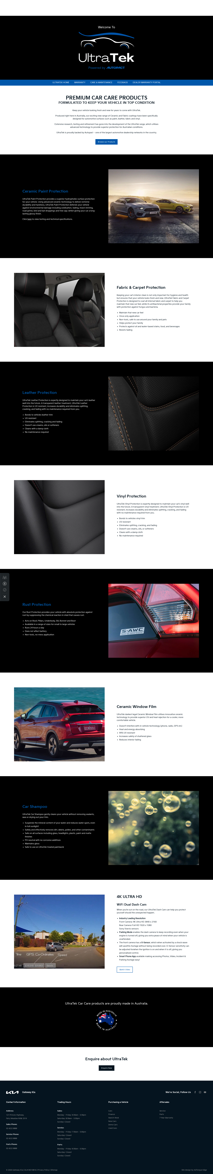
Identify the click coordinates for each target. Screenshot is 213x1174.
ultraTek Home (61, 82)
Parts (162, 1114)
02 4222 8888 (11, 1128)
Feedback (122, 82)
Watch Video (124, 970)
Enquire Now (106, 1068)
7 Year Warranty (166, 1118)
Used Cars (112, 1128)
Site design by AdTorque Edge (194, 1170)
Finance (111, 1114)
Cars (110, 1111)
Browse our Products (106, 142)
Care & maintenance (101, 82)
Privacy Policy (43, 1170)
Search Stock (113, 1118)
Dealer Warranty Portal (147, 82)
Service (163, 1111)
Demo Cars (112, 1125)
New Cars (112, 1121)
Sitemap (54, 1170)
